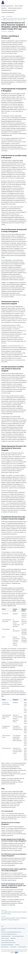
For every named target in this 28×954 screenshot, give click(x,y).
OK (16, 952)
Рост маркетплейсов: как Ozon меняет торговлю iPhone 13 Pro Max (14, 912)
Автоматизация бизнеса (7, 6)
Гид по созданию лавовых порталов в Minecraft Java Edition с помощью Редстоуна (13, 918)
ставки (3, 257)
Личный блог (9, 16)
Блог (2, 926)
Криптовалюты (4, 946)
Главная (3, 16)
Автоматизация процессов (14, 8)
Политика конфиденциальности (9, 934)
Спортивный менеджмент (7, 12)
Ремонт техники (19, 6)
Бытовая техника (22, 946)
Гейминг (17, 944)
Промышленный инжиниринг (8, 10)
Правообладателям (5, 936)
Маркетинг (4, 8)
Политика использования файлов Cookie (11, 932)
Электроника (13, 946)
